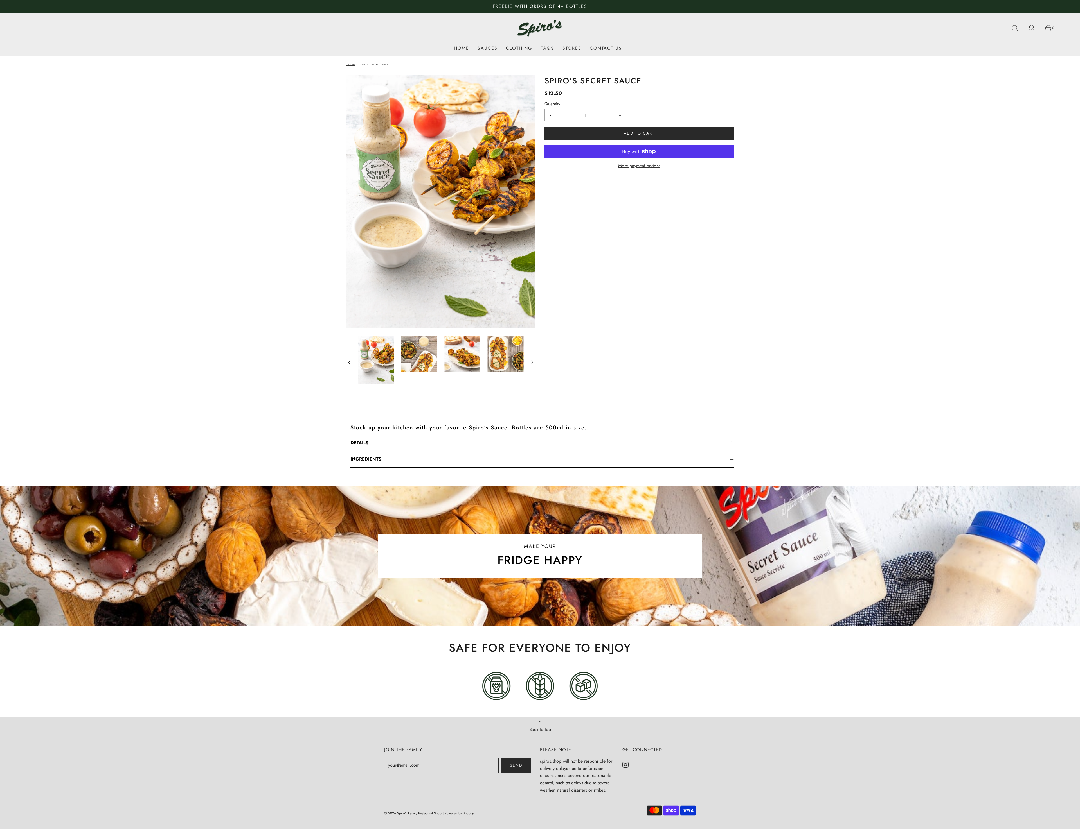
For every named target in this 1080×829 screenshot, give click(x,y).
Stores (571, 48)
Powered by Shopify (459, 813)
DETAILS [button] (359, 443)
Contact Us (606, 48)
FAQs (547, 48)
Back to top (540, 729)
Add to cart (639, 133)
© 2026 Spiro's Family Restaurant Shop (413, 813)
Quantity (552, 104)
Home (461, 48)
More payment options (639, 165)
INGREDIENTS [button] (365, 459)
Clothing (519, 48)
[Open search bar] (1018, 28)
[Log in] (1035, 28)
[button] (349, 362)
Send (516, 765)
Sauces (488, 48)
